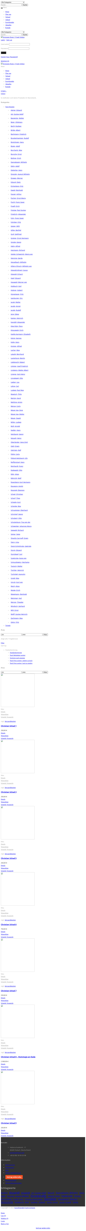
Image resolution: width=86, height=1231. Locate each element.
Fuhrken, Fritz (16, 222)
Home (7, 12)
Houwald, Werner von (19, 282)
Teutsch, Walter (16, 566)
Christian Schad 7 (8, 991)
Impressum (9, 1167)
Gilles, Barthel (16, 230)
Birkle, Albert (15, 130)
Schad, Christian (17, 494)
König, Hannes (16, 338)
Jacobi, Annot (15, 306)
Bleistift (51, 1193)
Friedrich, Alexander (18, 214)
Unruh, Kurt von (17, 582)
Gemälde (50, 1199)
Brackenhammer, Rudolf (20, 138)
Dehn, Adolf (15, 166)
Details (3, 712)
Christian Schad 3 (8, 792)
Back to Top (5, 1224)
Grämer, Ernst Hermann (20, 238)
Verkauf (7, 17)
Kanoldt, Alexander (18, 322)
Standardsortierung (16, 653)
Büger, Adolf (15, 146)
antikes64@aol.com (17, 1153)
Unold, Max (15, 578)
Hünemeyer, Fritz (17, 294)
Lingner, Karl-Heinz (18, 374)
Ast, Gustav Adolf (17, 114)
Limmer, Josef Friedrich (19, 366)
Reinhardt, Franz (17, 466)
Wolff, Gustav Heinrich (19, 614)
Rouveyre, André (17, 486)
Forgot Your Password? (9, 57)
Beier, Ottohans (16, 122)
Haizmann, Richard (18, 250)
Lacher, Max (15, 350)
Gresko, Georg (16, 242)
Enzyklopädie (9, 22)
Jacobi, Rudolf (16, 310)
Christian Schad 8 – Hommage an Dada (18, 1057)
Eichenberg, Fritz (17, 186)
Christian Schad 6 (8, 924)
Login (3, 1221)
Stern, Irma (15, 542)
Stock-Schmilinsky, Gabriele (21, 546)
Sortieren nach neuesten (17, 658)
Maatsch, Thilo (16, 394)
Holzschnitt (7, 1202)
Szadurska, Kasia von (18, 558)
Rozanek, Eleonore (17, 490)
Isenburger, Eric (17, 298)
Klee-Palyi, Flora (17, 326)
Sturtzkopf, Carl (16, 554)
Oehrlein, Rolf (16, 450)
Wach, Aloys (15, 586)
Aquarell (14, 1192)
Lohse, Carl (15, 386)
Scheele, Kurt (16, 502)
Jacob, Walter (15, 302)
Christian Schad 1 (8, 726)
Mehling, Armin (16, 402)
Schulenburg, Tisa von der (20, 522)
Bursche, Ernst (16, 154)
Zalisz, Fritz (15, 622)
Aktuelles (8, 25)
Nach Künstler (9, 107)
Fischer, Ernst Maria (18, 198)
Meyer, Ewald (16, 418)
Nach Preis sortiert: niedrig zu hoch (21, 661)
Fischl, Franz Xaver (18, 202)
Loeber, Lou (15, 382)
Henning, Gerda (17, 258)
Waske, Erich (15, 590)
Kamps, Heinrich (17, 318)
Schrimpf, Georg (17, 514)
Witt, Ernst (14, 610)
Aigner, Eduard (16, 110)
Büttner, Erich (16, 158)
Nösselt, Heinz (16, 438)
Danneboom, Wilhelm (19, 162)
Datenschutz (10, 1165)
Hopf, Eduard (16, 278)
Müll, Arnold (15, 426)
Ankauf (7, 20)
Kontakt (7, 28)
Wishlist (5, 61)
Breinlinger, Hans (17, 142)
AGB (7, 1170)
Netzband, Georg (17, 434)
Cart (3, 1216)
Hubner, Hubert (17, 290)
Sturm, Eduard (16, 550)
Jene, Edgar (15, 314)
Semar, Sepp (15, 534)
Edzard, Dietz (16, 182)
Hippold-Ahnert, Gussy (19, 270)
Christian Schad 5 (8, 858)
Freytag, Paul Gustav (18, 210)
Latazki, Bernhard (17, 354)
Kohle (75, 1202)
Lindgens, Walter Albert (19, 370)
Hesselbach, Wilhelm (18, 262)
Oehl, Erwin (15, 446)
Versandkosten (10, 721)
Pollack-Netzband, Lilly (19, 458)
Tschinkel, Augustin (18, 574)
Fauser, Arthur (16, 194)
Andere (4, 1192)
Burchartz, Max (16, 150)
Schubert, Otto (16, 518)
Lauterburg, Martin (18, 358)
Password (4, 48)
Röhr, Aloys (15, 474)
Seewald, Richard (17, 530)
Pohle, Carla (15, 454)
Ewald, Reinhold (17, 190)
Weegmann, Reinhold (19, 594)
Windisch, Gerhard (18, 606)
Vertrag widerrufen (14, 1177)
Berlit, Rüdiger (16, 126)
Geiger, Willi (15, 226)
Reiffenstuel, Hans (17, 462)
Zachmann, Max (17, 618)
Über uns (8, 14)
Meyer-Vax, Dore (17, 410)
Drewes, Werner (17, 178)
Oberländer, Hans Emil (19, 442)
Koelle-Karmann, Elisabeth (21, 334)
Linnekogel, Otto (17, 378)
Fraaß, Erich (15, 206)
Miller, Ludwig (16, 422)
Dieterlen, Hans (16, 170)
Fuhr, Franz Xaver (17, 218)
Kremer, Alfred (16, 346)
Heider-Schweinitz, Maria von (22, 254)
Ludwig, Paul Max (17, 390)
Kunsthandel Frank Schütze (24, 1208)
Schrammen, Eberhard (19, 510)
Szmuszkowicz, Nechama (20, 562)
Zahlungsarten (10, 1180)
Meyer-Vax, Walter (17, 414)
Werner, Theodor (17, 602)
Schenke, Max (16, 506)
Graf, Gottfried (16, 234)
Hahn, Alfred (15, 246)
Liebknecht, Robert (18, 362)
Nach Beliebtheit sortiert (17, 655)
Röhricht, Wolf (16, 478)
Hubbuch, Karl (16, 286)
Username (5, 44)
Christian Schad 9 (8, 1123)
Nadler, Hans (15, 430)
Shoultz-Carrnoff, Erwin (19, 538)
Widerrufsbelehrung (13, 1173)
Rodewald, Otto (16, 470)
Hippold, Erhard (17, 274)
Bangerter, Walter (17, 118)
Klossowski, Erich (17, 330)
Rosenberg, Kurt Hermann (20, 482)
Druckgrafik (38, 1196)
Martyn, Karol (16, 398)
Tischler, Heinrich (17, 570)
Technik (7, 625)
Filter (45, 635)
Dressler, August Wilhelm (20, 174)
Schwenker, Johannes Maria (21, 526)
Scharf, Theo (15, 498)
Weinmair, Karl (16, 598)
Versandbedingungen (13, 1183)
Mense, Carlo (15, 406)
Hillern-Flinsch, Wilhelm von (21, 266)
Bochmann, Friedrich (18, 134)
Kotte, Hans (15, 342)
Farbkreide (67, 1195)
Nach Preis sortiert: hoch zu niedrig (21, 663)
